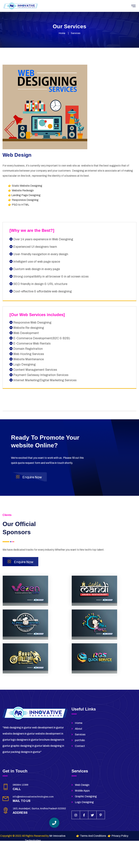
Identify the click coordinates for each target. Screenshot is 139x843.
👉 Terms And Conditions (91, 835)
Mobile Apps (82, 790)
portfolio (80, 740)
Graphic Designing (86, 796)
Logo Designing (84, 802)
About (78, 728)
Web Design (82, 784)
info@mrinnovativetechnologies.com (33, 796)
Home (62, 33)
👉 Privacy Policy (118, 835)
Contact (80, 746)
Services (80, 734)
